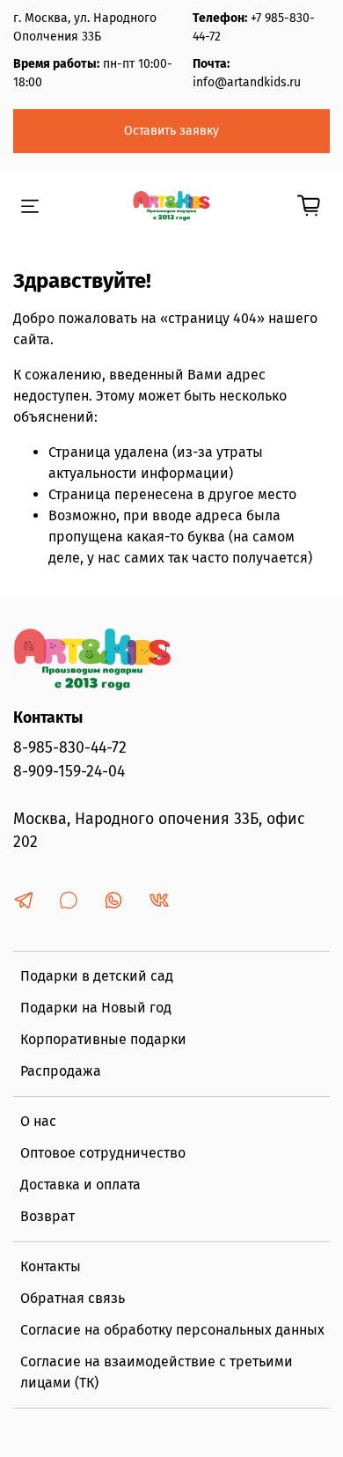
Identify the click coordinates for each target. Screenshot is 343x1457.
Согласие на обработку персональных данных (172, 1329)
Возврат (47, 1216)
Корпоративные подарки (103, 1039)
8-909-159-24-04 (69, 771)
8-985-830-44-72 (70, 748)
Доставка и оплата (80, 1184)
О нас (38, 1121)
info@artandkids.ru (247, 82)
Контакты (50, 1266)
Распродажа (60, 1071)
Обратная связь (72, 1298)
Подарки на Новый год (96, 1007)
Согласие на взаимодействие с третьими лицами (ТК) (156, 1372)
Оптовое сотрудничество (103, 1152)
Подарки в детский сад (96, 976)
